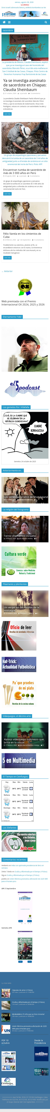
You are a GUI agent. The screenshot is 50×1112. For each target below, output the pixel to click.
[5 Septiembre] (4, 22)
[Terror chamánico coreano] (25, 517)
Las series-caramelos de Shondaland (26, 497)
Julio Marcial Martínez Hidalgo (29, 745)
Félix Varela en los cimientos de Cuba (22, 235)
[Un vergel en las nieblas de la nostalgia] (25, 592)
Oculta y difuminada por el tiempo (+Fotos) (31, 871)
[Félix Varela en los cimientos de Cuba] (25, 203)
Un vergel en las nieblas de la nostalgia (21, 608)
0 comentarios (35, 93)
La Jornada (23, 93)
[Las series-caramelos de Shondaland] (25, 478)
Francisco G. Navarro (27, 613)
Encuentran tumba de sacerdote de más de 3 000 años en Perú (24, 171)
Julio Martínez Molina (26, 500)
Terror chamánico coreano (20, 535)
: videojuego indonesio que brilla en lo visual (24, 740)
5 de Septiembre (25, 240)
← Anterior (7, 271)
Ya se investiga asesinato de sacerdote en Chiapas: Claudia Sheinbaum (25, 85)
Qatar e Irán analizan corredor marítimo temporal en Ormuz (24, 7)
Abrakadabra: (28, 1014)
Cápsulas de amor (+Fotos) (22, 990)
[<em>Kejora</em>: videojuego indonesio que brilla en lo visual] (25, 724)
